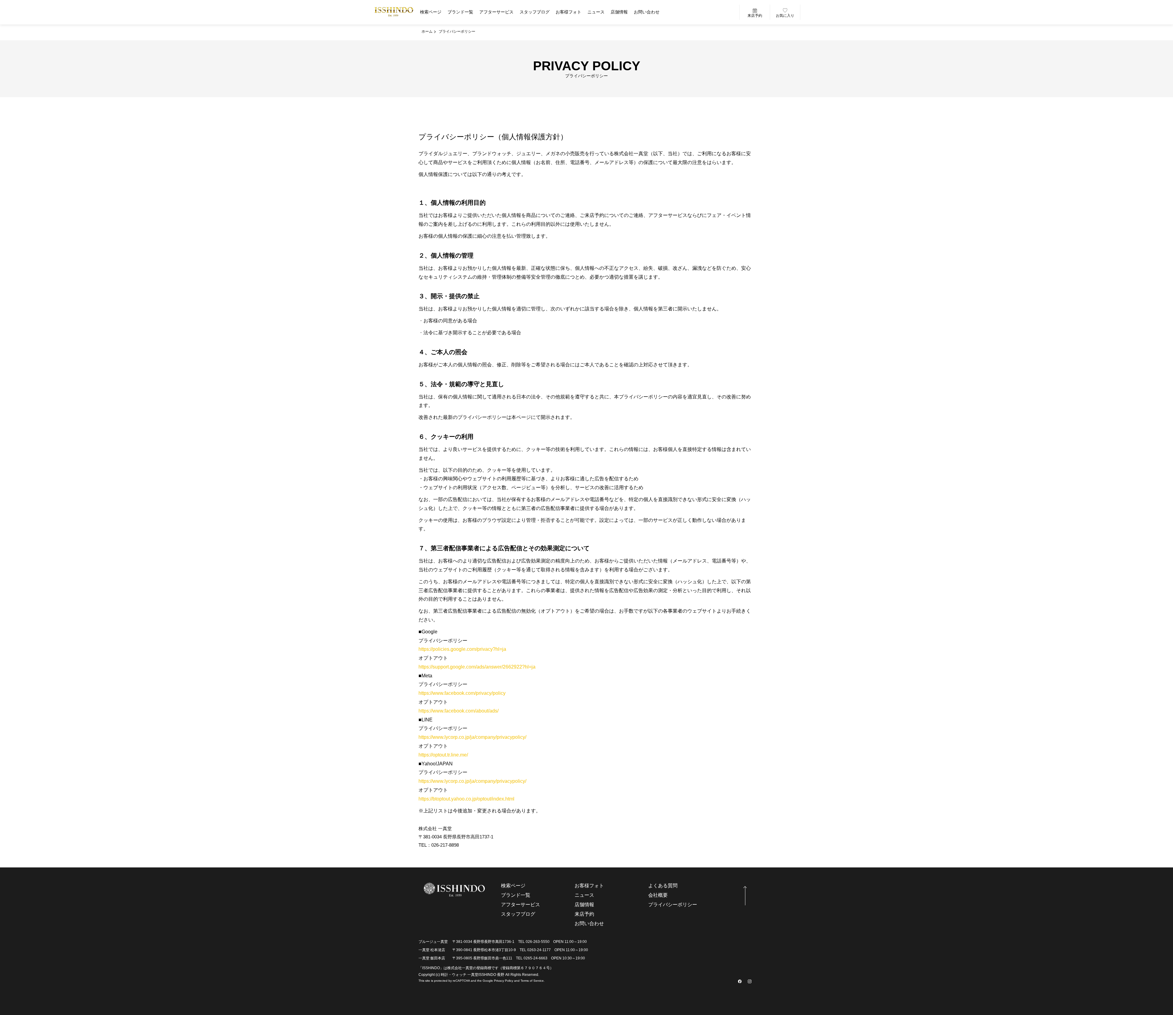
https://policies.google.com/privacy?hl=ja (462, 649)
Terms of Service (532, 980)
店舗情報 (619, 11)
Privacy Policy (503, 980)
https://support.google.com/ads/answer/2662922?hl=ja (476, 666)
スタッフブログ (535, 11)
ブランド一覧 (460, 11)
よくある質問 (663, 885)
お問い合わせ (647, 11)
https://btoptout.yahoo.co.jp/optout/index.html (466, 798)
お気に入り (785, 15)
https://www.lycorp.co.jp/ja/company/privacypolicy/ (472, 737)
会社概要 (658, 895)
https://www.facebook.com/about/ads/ (458, 710)
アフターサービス (496, 11)
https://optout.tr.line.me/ (443, 754)
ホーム (427, 31)
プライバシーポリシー (672, 904)
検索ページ (430, 11)
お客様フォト (568, 11)
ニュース (596, 11)
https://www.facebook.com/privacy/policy (462, 693)
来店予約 (754, 15)
